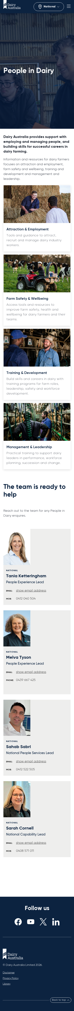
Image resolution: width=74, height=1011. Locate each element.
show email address (31, 590)
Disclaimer (9, 972)
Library (6, 984)
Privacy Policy (10, 978)
